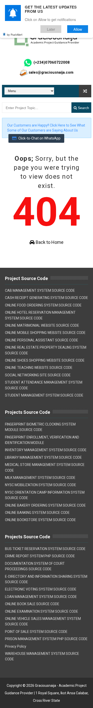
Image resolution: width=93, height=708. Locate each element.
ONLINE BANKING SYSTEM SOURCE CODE (37, 513)
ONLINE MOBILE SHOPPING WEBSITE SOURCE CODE (45, 333)
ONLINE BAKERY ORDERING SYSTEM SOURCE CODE (45, 505)
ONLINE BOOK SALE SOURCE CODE (32, 604)
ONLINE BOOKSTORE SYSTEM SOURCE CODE (40, 520)
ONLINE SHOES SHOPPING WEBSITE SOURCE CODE (45, 360)
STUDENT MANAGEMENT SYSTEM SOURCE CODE (44, 395)
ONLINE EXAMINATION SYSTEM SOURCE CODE (41, 611)
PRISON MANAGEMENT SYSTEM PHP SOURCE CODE (46, 639)
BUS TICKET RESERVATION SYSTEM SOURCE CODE (45, 549)
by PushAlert (14, 34)
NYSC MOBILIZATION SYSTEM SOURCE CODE (40, 485)
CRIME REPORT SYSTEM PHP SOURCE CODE (40, 556)
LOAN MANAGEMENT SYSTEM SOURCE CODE (41, 597)
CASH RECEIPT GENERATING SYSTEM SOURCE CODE (46, 298)
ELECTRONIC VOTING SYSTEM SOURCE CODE (40, 589)
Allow (77, 29)
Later (51, 29)
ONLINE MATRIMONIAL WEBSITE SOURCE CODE (42, 325)
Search (83, 108)
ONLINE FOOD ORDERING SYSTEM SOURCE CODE (43, 305)
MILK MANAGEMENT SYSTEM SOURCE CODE (40, 478)
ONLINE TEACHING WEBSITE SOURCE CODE (38, 368)
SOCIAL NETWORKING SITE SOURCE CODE (38, 375)
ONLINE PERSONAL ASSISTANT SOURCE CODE (41, 340)
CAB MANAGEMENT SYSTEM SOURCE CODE (40, 290)
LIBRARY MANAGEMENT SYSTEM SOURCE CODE (43, 457)
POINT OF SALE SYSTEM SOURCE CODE (36, 632)
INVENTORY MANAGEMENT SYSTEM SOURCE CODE (46, 450)
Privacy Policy (15, 646)
